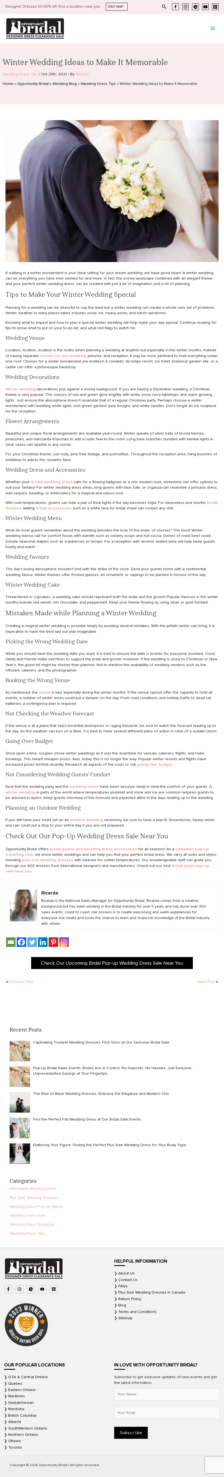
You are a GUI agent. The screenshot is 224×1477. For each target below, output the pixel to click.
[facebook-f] (9, 1289)
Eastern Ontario (22, 1389)
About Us (126, 1273)
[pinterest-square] (54, 1289)
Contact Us (128, 1279)
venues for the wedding (63, 355)
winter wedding (20, 792)
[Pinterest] (215, 7)
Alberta (14, 1421)
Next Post (208, 981)
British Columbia (22, 1415)
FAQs (123, 1286)
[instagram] (20, 1289)
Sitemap (125, 1318)
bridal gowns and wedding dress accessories (93, 849)
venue (45, 692)
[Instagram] (185, 7)
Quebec (15, 1383)
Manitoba (16, 1409)
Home (8, 83)
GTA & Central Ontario (28, 1377)
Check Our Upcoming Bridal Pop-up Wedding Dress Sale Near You (112, 963)
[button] (117, 7)
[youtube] (43, 1289)
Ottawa (14, 1441)
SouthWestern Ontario (27, 1428)
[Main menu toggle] (213, 28)
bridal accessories (54, 508)
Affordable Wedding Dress (33, 1188)
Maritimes (16, 1396)
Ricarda (82, 74)
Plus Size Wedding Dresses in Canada (151, 1292)
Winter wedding (20, 389)
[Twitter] (32, 942)
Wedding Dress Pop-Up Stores (36, 1206)
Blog (122, 1305)
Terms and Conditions (137, 1311)
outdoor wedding (86, 820)
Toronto (15, 1447)
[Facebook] (175, 6)
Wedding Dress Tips (20, 74)
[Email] (11, 942)
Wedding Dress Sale (27, 1215)
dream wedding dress (52, 482)
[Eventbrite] (195, 6)
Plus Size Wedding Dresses (34, 1197)
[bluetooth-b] (31, 1289)
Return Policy (129, 1299)
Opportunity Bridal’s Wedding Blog (47, 83)
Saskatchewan (21, 1402)
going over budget (155, 764)
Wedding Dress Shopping (32, 1224)
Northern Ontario (23, 1434)
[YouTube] (205, 7)
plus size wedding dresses (47, 860)
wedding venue (84, 786)
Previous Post (19, 981)
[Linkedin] (43, 942)
